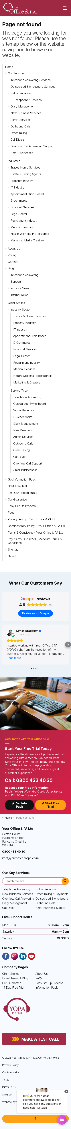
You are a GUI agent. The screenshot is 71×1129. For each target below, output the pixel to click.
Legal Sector (19, 214)
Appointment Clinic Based (27, 194)
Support (16, 281)
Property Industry (22, 181)
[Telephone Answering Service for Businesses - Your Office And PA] (20, 8)
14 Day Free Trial (13, 987)
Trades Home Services (25, 167)
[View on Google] (10, 632)
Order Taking (19, 133)
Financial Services (22, 207)
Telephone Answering (24, 275)
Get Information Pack (22, 479)
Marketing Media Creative (27, 240)
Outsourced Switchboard (29, 403)
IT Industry (17, 187)
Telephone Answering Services (31, 80)
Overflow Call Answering (18, 898)
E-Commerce (22, 342)
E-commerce (19, 200)
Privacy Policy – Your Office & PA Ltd (32, 519)
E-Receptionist (22, 417)
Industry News (20, 288)
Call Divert (17, 139)
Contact (13, 262)
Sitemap (13, 549)
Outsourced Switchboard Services (33, 86)
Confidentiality (10, 1072)
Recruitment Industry (24, 220)
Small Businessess (25, 470)
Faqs (11, 512)
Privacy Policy (10, 1065)
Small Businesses (22, 153)
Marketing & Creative (26, 382)
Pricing (12, 255)
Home (9, 67)
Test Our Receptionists (22, 493)
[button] (3, 644)
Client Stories (16, 303)
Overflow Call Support (27, 463)
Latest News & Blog (15, 978)
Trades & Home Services (29, 316)
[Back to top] (35, 1119)
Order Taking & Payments (52, 894)
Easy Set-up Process (49, 983)
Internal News (19, 295)
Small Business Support (51, 908)
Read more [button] (14, 658)
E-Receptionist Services (26, 100)
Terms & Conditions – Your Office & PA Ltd (35, 532)
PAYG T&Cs (9, 1087)
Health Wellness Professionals (30, 233)
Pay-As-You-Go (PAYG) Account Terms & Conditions (35, 541)
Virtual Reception (21, 93)
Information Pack (47, 987)
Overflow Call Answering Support (32, 146)
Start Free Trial (17, 486)
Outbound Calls (20, 126)
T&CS (5, 1079)
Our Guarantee (17, 499)
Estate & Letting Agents (26, 174)
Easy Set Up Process (22, 506)
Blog (11, 268)
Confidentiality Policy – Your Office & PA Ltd (36, 526)
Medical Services (22, 227)
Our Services (16, 73)
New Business (22, 430)
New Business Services (26, 113)
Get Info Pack (21, 805)
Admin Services (21, 120)
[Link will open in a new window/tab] (5, 956)
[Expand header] (65, 8)
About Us (14, 248)
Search (12, 556)
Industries (14, 161)
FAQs (39, 978)
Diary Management (23, 106)
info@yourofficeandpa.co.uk (20, 858)
